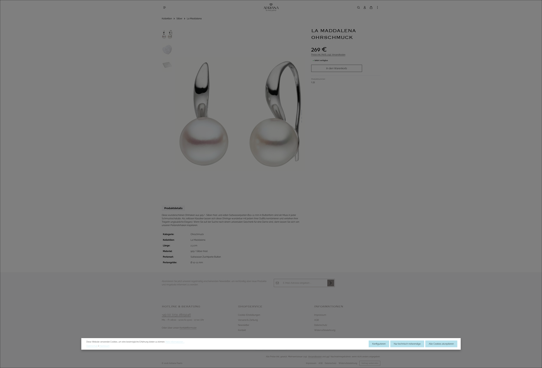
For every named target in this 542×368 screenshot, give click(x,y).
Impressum (320, 315)
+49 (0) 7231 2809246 (176, 315)
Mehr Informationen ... (174, 342)
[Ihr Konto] (365, 7)
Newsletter (243, 325)
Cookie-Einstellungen (249, 315)
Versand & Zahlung (248, 320)
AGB (316, 320)
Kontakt (242, 330)
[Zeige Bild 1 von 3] (301, 112)
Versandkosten (315, 356)
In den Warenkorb (336, 68)
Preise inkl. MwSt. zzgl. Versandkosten (328, 54)
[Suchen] (358, 7)
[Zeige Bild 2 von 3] (301, 118)
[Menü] (164, 7)
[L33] (240, 114)
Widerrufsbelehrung (324, 330)
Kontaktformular (188, 327)
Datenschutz (320, 325)
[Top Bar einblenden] (377, 7)
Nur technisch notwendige (407, 343)
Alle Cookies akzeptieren (441, 343)
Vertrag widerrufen (369, 363)
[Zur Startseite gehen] (271, 7)
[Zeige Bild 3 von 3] (301, 121)
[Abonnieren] (330, 283)
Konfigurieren (379, 343)
